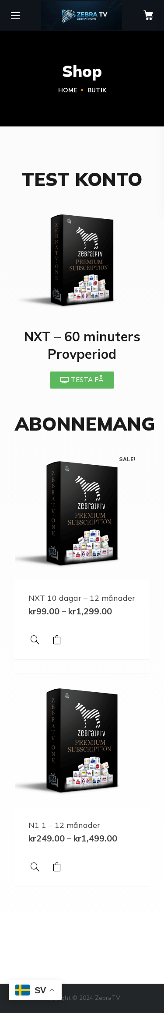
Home (67, 90)
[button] (148, 15)
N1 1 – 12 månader (64, 825)
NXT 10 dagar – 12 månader (81, 598)
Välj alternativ (56, 639)
